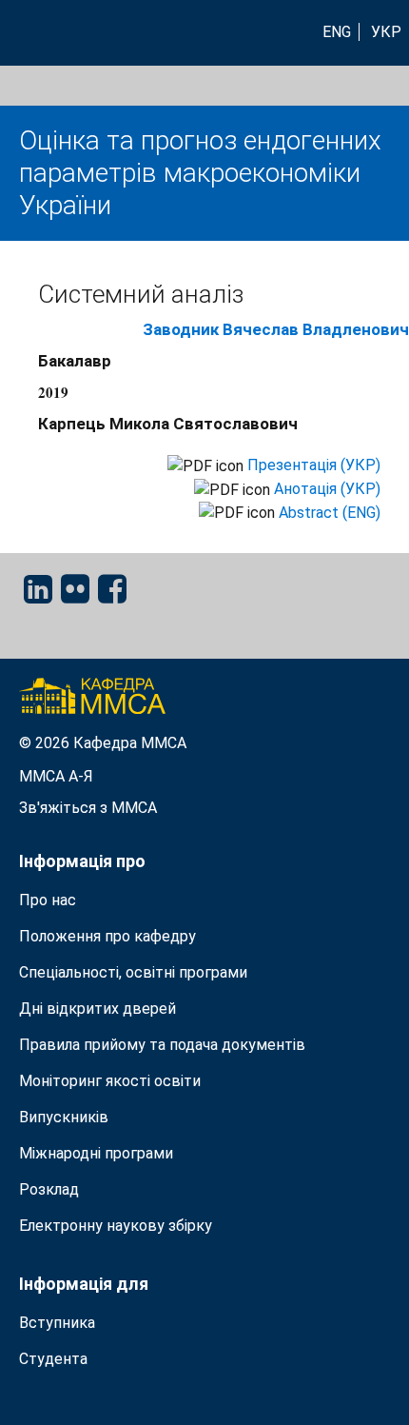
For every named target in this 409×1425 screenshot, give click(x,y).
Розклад (49, 1189)
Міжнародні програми (96, 1153)
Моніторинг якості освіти (110, 1081)
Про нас (47, 900)
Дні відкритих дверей (97, 1008)
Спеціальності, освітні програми (133, 972)
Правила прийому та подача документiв (162, 1045)
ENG (336, 32)
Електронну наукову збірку (115, 1226)
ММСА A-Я (56, 776)
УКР (386, 32)
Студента (53, 1359)
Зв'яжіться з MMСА (88, 808)
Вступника (57, 1323)
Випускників (63, 1117)
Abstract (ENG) (329, 513)
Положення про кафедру (107, 936)
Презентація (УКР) (313, 465)
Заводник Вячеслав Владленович (276, 329)
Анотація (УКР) (327, 489)
